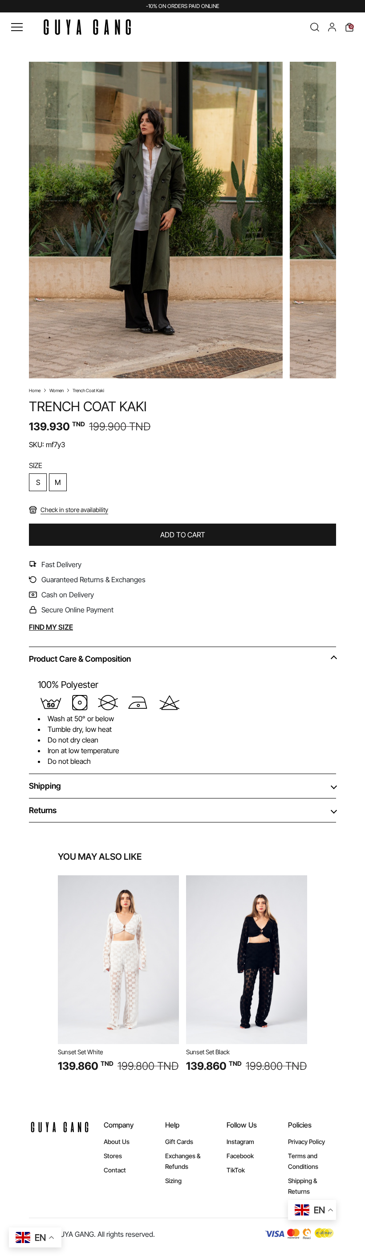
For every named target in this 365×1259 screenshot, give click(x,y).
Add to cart (182, 534)
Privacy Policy (306, 1141)
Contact (115, 1170)
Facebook (240, 1156)
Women (56, 390)
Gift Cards (179, 1141)
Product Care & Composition (80, 658)
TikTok (236, 1170)
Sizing (173, 1180)
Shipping (45, 785)
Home (35, 390)
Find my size (51, 627)
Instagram (240, 1141)
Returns (43, 810)
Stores (113, 1156)
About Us (117, 1141)
